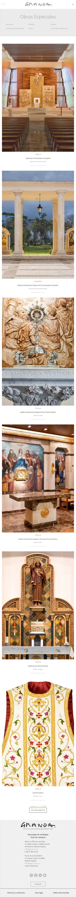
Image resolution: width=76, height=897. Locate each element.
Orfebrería (31, 24)
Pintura (30, 28)
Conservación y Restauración (59, 28)
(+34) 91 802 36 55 (31, 852)
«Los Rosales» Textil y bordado (15, 28)
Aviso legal (39, 893)
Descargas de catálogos (38, 834)
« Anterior (34, 806)
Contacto (38, 884)
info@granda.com (31, 849)
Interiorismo (9, 24)
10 (43, 806)
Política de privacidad (61, 893)
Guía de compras (38, 837)
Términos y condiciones (16, 893)
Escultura (53, 24)
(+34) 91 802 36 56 (31, 866)
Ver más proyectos (38, 810)
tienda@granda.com (32, 863)
